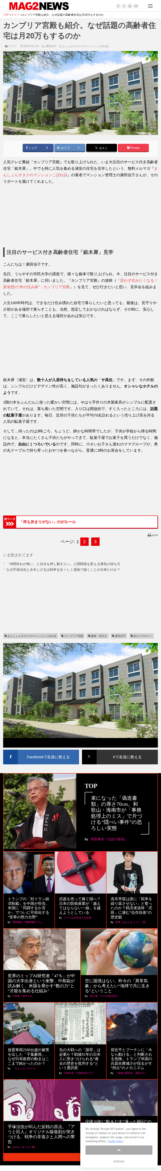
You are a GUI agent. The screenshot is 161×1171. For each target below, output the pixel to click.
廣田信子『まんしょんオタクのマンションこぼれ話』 (78, 46)
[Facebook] (118, 6)
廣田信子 (120, 636)
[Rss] (129, 6)
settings (119, 1161)
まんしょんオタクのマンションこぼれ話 (31, 636)
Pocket (135, 147)
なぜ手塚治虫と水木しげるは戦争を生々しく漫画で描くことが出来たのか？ (63, 569)
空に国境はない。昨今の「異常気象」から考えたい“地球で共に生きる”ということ (117, 985)
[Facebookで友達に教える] (41, 750)
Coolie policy (115, 1141)
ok (119, 1150)
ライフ (12, 46)
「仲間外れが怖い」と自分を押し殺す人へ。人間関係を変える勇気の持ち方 (63, 564)
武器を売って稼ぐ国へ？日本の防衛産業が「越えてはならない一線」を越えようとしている (80, 906)
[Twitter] (124, 6)
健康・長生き (99, 636)
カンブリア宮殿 (73, 636)
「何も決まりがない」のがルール (47, 522)
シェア (32, 147)
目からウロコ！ (142, 636)
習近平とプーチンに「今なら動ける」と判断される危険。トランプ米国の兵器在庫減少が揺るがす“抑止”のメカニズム (131, 1059)
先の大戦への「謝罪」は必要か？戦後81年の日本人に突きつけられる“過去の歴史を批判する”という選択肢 (80, 1059)
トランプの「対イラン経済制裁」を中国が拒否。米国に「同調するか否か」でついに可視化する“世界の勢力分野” (28, 908)
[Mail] (135, 6)
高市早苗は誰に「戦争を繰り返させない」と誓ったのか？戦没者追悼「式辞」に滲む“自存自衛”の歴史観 (131, 908)
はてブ (65, 147)
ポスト (103, 148)
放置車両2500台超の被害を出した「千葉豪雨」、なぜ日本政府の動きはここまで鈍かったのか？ (28, 1057)
